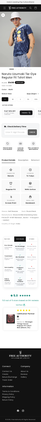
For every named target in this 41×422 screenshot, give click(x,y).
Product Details (8, 160)
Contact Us (7, 371)
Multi (11, 89)
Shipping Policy (8, 397)
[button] (4, 7)
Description (23, 160)
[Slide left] (2, 69)
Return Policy (7, 400)
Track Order (7, 380)
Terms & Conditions (10, 391)
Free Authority (16, 419)
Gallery (24, 377)
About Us (24, 371)
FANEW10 (25, 112)
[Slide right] (38, 69)
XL (29, 99)
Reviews (24, 374)
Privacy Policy (8, 394)
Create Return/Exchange (9, 375)
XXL (37, 99)
